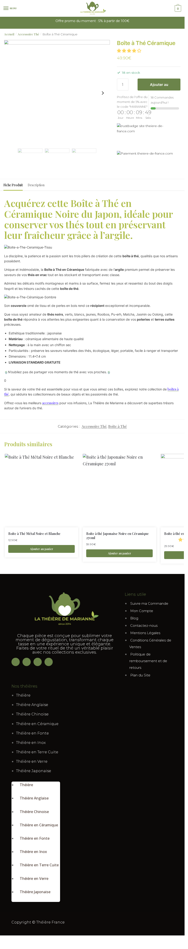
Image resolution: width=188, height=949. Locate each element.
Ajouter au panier (159, 86)
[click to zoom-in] (57, 93)
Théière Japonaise (33, 771)
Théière (23, 695)
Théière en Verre (31, 761)
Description (36, 185)
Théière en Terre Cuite (37, 752)
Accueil (9, 34)
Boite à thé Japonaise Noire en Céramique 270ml (117, 536)
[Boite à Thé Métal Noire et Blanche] (41, 490)
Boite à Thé (117, 426)
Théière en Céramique (37, 724)
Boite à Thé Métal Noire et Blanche (34, 534)
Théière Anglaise (32, 705)
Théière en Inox (31, 742)
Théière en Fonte (32, 733)
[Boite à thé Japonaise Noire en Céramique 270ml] (119, 490)
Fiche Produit (13, 185)
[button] (129, 50)
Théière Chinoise (32, 714)
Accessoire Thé (28, 34)
